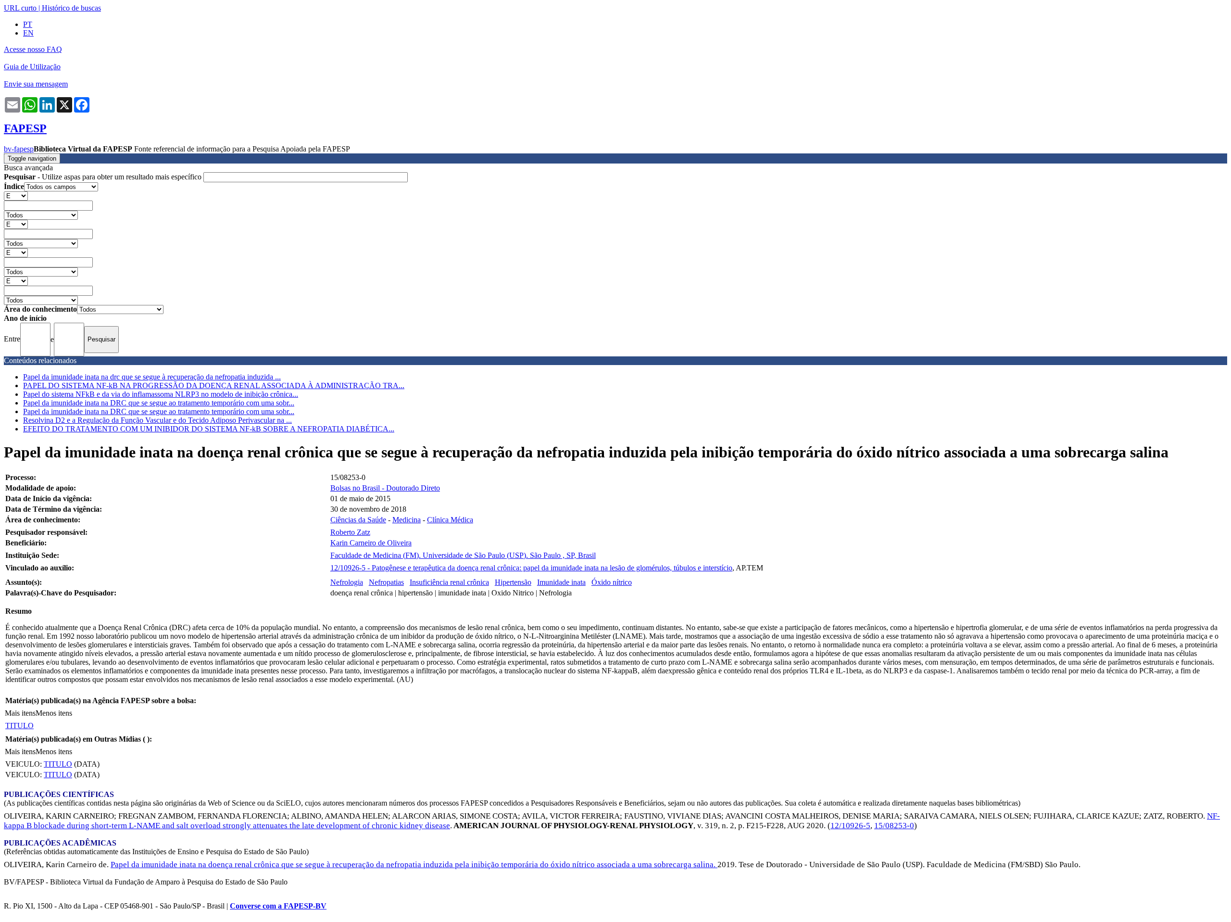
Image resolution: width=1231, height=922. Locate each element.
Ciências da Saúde (358, 520)
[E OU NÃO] (16, 195)
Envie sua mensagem (36, 84)
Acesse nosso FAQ (33, 49)
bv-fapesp (19, 149)
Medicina (406, 520)
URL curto (20, 8)
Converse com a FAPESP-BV (278, 906)
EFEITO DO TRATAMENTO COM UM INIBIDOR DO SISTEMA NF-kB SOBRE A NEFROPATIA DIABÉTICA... (208, 429)
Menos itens (54, 713)
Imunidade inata (561, 582)
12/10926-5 (850, 825)
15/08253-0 (894, 825)
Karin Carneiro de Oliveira (371, 543)
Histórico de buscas (71, 8)
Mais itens (20, 713)
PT (27, 24)
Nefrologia (346, 582)
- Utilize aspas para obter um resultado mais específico (103, 177)
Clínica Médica (450, 520)
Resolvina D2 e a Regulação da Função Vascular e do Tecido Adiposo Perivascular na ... (157, 420)
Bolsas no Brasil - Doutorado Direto (385, 488)
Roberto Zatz (350, 532)
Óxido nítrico (611, 582)
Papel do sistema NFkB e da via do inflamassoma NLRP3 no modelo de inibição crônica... (160, 394)
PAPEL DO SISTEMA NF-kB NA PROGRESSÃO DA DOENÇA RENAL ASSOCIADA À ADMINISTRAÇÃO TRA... (213, 385)
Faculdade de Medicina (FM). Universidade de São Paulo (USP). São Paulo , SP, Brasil (463, 555)
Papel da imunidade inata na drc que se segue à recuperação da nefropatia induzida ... (152, 377)
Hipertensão (513, 582)
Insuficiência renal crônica (449, 582)
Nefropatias (386, 582)
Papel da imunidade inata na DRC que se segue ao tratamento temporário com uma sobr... (158, 403)
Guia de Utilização (32, 67)
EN (28, 33)
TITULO (19, 725)
